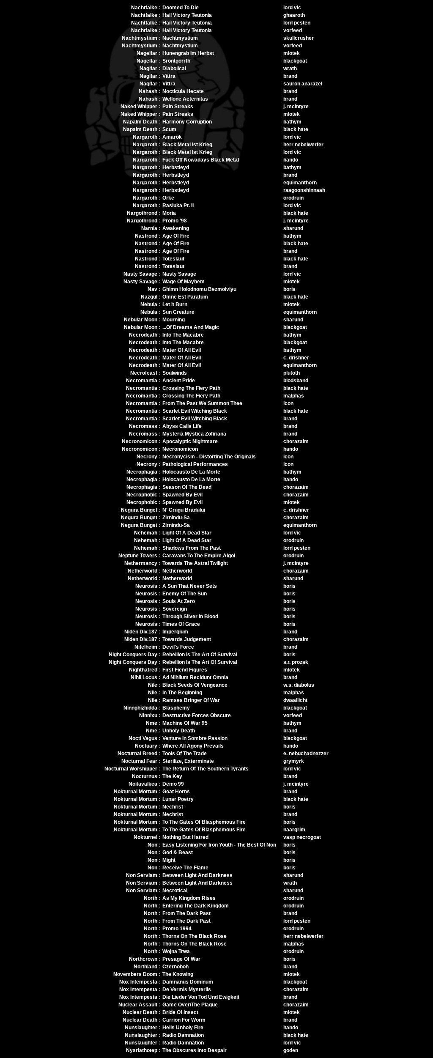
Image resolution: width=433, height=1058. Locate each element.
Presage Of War (181, 959)
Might (168, 860)
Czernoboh (175, 967)
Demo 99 (173, 784)
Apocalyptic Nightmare (190, 441)
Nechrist (172, 807)
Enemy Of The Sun (184, 594)
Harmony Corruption (187, 122)
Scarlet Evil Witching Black (194, 411)
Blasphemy (176, 708)
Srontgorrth (176, 61)
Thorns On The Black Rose (194, 936)
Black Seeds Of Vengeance (194, 685)
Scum (169, 129)
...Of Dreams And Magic (190, 327)
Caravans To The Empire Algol (198, 556)
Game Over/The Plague (190, 1005)
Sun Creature (178, 312)
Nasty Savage (179, 274)
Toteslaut (173, 259)
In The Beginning (182, 693)
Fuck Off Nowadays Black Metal (200, 160)
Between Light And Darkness (197, 875)
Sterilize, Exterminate (188, 761)
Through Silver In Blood (190, 616)
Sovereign (174, 609)
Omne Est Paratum (185, 297)
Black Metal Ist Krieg (187, 145)
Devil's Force (178, 647)
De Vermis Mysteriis (186, 989)
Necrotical (174, 891)
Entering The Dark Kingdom (195, 906)
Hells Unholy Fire (182, 1028)
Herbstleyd (175, 167)
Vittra (168, 76)
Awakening (175, 228)
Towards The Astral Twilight (195, 563)
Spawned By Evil (182, 495)
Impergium (175, 632)
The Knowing (177, 974)
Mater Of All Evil (181, 350)
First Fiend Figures (184, 670)
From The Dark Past (186, 913)
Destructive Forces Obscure (196, 715)
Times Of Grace (181, 624)
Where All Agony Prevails (193, 746)
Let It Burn (174, 304)
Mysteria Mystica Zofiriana (194, 434)
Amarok (172, 137)
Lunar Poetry (178, 799)
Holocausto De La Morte (191, 472)
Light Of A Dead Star (186, 533)
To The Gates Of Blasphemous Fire (204, 822)
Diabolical (174, 68)
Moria (169, 213)
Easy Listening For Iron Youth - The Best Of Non (219, 845)
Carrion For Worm (184, 1020)
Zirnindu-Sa (176, 518)
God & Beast (177, 852)
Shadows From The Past (191, 548)
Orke (168, 198)
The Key (172, 776)
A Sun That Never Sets (189, 586)
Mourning (173, 320)
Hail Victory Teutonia (187, 15)
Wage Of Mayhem (183, 282)
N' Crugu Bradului (183, 510)
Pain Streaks (177, 107)
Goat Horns (176, 792)
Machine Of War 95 (185, 723)
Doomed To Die (180, 8)
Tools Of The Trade (184, 753)
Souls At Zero (178, 601)
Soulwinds (174, 373)
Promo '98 (174, 221)
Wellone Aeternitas (185, 99)
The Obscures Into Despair (194, 1050)
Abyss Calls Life (182, 426)
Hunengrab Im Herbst (188, 53)
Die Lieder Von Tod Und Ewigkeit (200, 997)
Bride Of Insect (180, 1012)
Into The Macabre (183, 335)
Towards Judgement (186, 639)
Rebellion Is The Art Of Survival (199, 655)
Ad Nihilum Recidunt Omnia (195, 677)
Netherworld (177, 571)
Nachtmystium (180, 38)
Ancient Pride (178, 381)
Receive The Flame (185, 868)
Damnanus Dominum (187, 982)
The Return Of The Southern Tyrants (205, 769)
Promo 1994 (177, 929)
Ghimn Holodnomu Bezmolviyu (199, 289)
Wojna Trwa (176, 951)
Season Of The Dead (186, 487)
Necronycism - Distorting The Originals (209, 457)
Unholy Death (178, 731)
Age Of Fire (175, 236)
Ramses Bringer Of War (191, 700)
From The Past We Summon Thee (202, 403)
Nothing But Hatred (185, 837)
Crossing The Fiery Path (191, 388)
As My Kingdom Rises (189, 898)
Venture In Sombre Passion (194, 738)
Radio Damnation (183, 1035)
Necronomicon (180, 449)
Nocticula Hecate (183, 91)
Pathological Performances (195, 464)
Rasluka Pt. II (178, 205)
